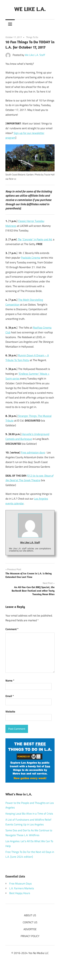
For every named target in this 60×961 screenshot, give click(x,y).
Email (9, 696)
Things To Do (32, 37)
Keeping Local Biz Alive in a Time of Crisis (29, 814)
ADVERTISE (30, 929)
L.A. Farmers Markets (21, 888)
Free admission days (33, 452)
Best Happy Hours (19, 893)
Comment (11, 629)
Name (9, 680)
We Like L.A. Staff (35, 55)
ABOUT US (30, 915)
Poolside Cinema (30, 258)
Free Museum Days (20, 883)
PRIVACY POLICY (30, 936)
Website (10, 711)
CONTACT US (30, 922)
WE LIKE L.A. (30, 8)
